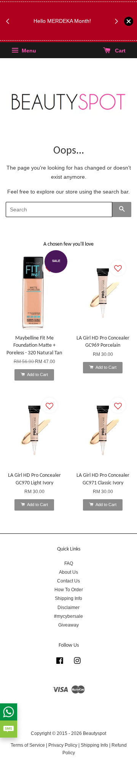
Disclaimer (68, 607)
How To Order (68, 589)
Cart (119, 51)
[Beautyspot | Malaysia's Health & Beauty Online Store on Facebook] (60, 662)
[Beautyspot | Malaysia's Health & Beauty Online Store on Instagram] (77, 662)
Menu (28, 51)
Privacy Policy (62, 745)
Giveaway (68, 625)
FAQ (68, 563)
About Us (68, 572)
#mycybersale (68, 616)
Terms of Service (28, 745)
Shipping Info (68, 598)
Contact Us (68, 581)
